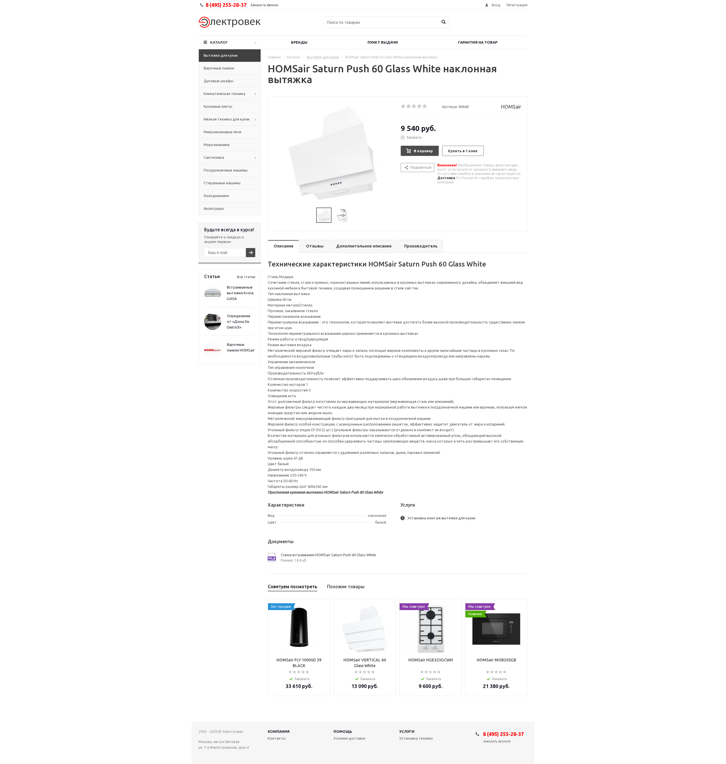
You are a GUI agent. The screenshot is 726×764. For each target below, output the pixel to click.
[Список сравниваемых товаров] (465, 26)
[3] (414, 106)
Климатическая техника (224, 94)
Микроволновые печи (222, 132)
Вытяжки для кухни (221, 55)
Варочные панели (219, 68)
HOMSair (511, 106)
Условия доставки (349, 738)
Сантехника (214, 157)
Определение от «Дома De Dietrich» (238, 321)
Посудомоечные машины (226, 170)
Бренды (299, 42)
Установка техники (416, 738)
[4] (419, 106)
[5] (425, 106)
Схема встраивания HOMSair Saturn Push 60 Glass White (328, 555)
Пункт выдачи (383, 42)
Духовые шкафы (218, 81)
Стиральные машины (222, 183)
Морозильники (216, 145)
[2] (408, 106)
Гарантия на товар (477, 42)
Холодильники (216, 196)
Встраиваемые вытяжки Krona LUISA (240, 292)
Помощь (343, 731)
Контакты (277, 738)
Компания (279, 731)
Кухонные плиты (218, 106)
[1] (403, 106)
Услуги (406, 731)
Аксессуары (214, 208)
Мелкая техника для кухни (227, 119)
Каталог (219, 42)
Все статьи (246, 277)
